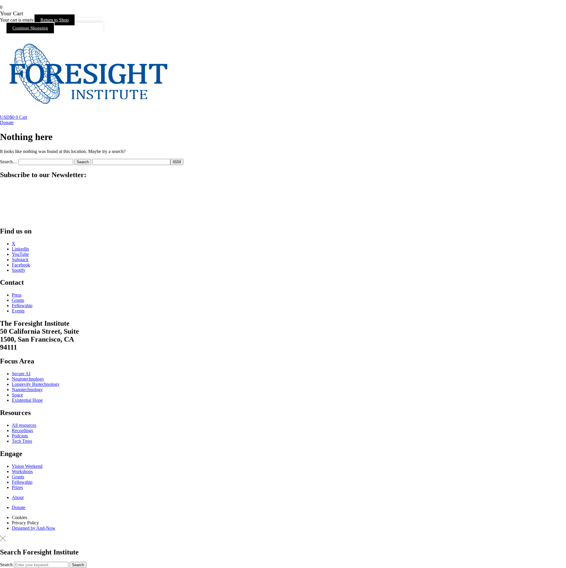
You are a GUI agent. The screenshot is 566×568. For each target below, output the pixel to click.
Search (6, 564)
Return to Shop (54, 19)
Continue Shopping (30, 28)
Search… (8, 161)
